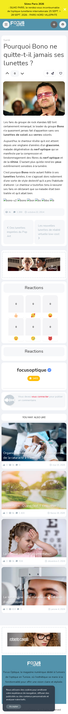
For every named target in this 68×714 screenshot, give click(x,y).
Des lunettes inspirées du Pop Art (17, 232)
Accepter (13, 706)
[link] (61, 73)
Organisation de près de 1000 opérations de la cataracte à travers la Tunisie (32, 455)
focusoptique (31, 370)
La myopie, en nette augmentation (27, 554)
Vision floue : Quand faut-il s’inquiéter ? (31, 506)
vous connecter (40, 396)
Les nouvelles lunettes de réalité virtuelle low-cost (49, 230)
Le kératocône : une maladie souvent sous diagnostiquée (32, 599)
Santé (6, 40)
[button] (6, 24)
